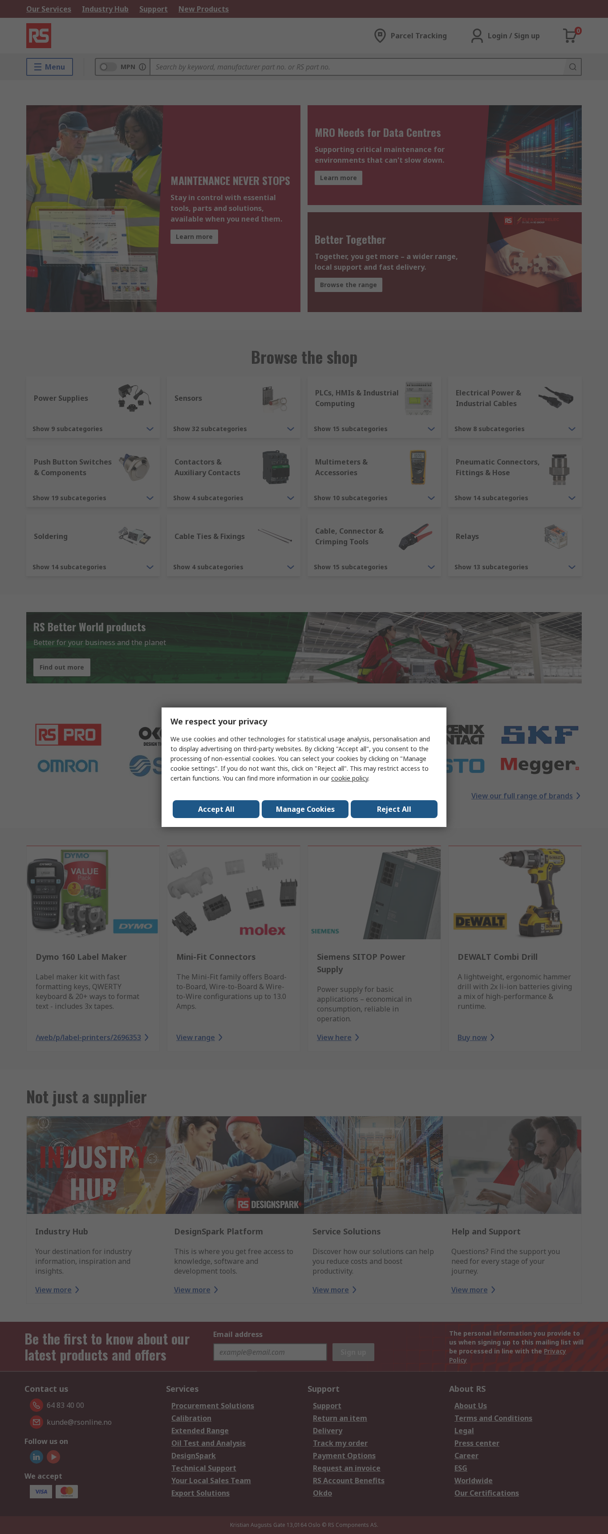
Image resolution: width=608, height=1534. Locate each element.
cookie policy (349, 778)
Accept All (216, 809)
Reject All (394, 809)
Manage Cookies (305, 809)
